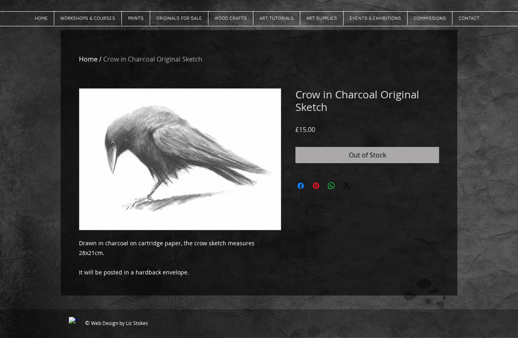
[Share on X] (347, 186)
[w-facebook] (74, 322)
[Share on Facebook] (301, 186)
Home (88, 59)
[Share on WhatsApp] (331, 186)
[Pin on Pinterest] (316, 186)
